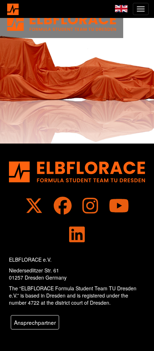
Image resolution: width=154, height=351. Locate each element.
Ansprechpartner (35, 322)
